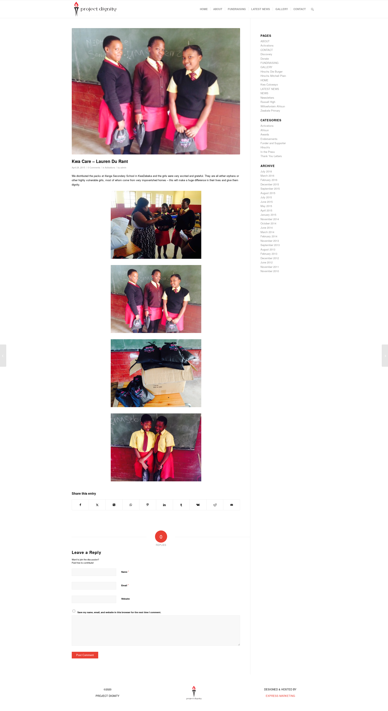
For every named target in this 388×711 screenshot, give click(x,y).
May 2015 (266, 206)
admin (123, 167)
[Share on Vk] (198, 505)
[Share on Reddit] (215, 505)
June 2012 (266, 262)
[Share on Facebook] (80, 505)
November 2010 (269, 271)
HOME (264, 80)
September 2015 (270, 188)
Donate (264, 58)
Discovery (266, 54)
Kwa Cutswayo (269, 84)
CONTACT (266, 50)
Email (125, 585)
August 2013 (267, 249)
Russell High (267, 102)
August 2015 (267, 193)
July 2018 (266, 171)
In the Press (267, 152)
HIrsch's (265, 147)
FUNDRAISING (269, 63)
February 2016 (268, 180)
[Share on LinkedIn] (164, 505)
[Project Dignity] (95, 9)
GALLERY (266, 67)
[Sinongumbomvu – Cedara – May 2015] (385, 355)
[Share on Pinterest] (147, 505)
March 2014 (267, 232)
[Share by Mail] (231, 505)
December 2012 (269, 258)
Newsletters (267, 97)
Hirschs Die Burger (271, 71)
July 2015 (266, 197)
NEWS (264, 93)
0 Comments (94, 167)
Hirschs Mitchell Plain (273, 76)
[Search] (312, 9)
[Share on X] (97, 505)
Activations (110, 167)
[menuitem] (203, 9)
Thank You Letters (271, 156)
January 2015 (268, 215)
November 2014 (269, 219)
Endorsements (268, 139)
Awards (264, 134)
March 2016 (267, 175)
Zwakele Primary (270, 110)
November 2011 (269, 267)
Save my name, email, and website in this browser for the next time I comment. (119, 612)
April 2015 (266, 210)
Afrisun (264, 130)
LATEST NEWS (269, 89)
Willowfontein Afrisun (272, 106)
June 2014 (266, 227)
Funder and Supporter (273, 143)
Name (125, 572)
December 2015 (269, 184)
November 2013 (269, 241)
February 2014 (268, 236)
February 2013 (268, 254)
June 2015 (266, 202)
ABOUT (265, 41)
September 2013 (270, 245)
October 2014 (268, 223)
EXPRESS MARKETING (280, 696)
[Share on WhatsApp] (130, 505)
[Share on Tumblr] (181, 505)
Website (125, 598)
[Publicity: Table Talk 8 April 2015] (3, 355)
